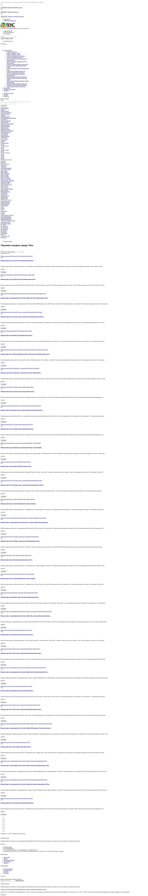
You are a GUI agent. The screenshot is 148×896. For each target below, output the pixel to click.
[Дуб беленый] (5, 108)
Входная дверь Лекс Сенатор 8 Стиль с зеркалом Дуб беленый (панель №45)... (22, 316)
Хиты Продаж (7, 861)
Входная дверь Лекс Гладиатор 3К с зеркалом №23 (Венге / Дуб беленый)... (21, 447)
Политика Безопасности (19, 889)
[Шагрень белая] (5, 126)
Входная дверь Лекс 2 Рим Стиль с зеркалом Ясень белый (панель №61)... (21, 653)
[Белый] (3, 115)
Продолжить (4, 12)
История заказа (8, 870)
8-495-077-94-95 (8, 31)
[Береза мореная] (5, 116)
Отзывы (6, 94)
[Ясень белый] (5, 111)
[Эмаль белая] (4, 122)
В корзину (3, 272)
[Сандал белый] (5, 114)
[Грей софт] (4, 137)
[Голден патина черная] (7, 123)
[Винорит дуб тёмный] (7, 130)
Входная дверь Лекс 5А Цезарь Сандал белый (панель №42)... (18, 391)
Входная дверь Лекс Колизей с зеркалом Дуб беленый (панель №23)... (20, 597)
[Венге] (3, 109)
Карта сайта (7, 857)
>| (4, 831)
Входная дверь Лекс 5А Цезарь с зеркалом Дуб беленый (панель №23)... (20, 541)
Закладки (6, 871)
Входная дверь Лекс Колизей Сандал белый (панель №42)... (17, 690)
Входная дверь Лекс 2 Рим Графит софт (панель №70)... (16, 746)
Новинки (6, 863)
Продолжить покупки (6, 7)
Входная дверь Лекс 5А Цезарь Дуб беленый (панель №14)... (17, 429)
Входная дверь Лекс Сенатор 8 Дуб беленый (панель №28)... (17, 260)
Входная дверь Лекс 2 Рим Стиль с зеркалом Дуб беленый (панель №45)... (21, 709)
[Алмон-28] (4, 119)
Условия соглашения (31, 889)
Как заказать (7, 88)
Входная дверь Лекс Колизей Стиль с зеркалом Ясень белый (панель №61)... (22, 410)
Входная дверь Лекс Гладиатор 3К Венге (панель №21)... (16, 466)
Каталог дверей (8, 50)
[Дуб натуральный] (6, 112)
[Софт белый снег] (6, 132)
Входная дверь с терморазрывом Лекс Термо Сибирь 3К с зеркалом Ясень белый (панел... (26, 616)
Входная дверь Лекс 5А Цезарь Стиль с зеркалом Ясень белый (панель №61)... (22, 485)
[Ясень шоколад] (5, 125)
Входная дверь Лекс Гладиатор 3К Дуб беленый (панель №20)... (18, 279)
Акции (5, 858)
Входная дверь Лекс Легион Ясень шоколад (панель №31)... (17, 634)
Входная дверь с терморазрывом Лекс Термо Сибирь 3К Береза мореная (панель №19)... (25, 784)
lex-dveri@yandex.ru (9, 32)
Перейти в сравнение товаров (16, 16)
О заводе (3, 889)
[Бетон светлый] (5, 129)
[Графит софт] (4, 128)
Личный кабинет (8, 869)
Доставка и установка (9, 89)
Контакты (6, 96)
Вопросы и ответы (8, 93)
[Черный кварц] (5, 136)
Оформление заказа (17, 7)
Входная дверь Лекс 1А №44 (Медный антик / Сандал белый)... (18, 578)
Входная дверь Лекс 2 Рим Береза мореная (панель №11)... (17, 559)
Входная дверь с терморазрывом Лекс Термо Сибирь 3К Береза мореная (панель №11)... (25, 765)
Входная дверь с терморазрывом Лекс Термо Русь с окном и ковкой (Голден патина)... (24, 522)
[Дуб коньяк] (4, 134)
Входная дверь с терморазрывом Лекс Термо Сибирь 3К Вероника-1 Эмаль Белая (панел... (26, 728)
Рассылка (6, 873)
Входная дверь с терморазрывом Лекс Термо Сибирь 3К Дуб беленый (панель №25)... (24, 672)
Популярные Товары (9, 860)
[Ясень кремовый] (6, 121)
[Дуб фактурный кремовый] (8, 118)
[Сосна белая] (4, 133)
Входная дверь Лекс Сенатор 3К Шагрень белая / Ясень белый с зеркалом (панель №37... (25, 354)
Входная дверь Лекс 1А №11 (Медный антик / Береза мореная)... (18, 503)
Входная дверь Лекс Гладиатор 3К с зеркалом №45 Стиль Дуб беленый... (21, 372)
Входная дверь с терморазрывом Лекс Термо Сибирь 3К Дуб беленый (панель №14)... (24, 298)
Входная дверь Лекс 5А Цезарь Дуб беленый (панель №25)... (17, 803)
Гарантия (6, 90)
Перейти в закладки (13, 12)
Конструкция (9, 889)
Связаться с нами (41, 889)
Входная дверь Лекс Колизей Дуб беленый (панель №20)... (17, 335)
